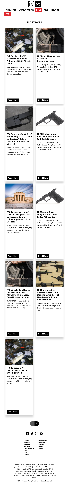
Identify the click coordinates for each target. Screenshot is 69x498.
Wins (46, 10)
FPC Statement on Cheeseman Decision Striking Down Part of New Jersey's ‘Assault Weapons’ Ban (48, 295)
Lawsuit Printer (26, 10)
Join (7, 14)
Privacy (40, 446)
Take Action (11, 10)
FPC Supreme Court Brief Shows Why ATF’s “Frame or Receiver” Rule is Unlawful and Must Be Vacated (19, 139)
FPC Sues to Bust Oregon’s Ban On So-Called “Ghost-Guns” (47, 214)
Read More (13, 100)
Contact (41, 444)
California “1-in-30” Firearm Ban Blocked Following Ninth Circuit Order (19, 60)
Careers (26, 440)
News (38, 10)
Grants (26, 453)
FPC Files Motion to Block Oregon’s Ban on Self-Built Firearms (48, 136)
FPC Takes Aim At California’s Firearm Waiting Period (17, 370)
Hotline (26, 455)
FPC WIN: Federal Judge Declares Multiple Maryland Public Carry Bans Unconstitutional (18, 294)
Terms (40, 449)
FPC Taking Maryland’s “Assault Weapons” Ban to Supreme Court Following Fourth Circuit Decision (19, 217)
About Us (55, 10)
